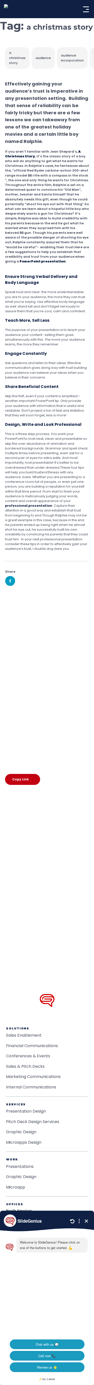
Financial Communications (32, 1046)
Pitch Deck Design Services (32, 1122)
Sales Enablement (24, 1035)
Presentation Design (26, 1111)
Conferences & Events (28, 1056)
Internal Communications (31, 1087)
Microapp (15, 1187)
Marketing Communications (33, 1076)
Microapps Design (23, 1142)
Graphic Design (21, 1132)
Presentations (20, 1166)
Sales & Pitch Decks (25, 1066)
